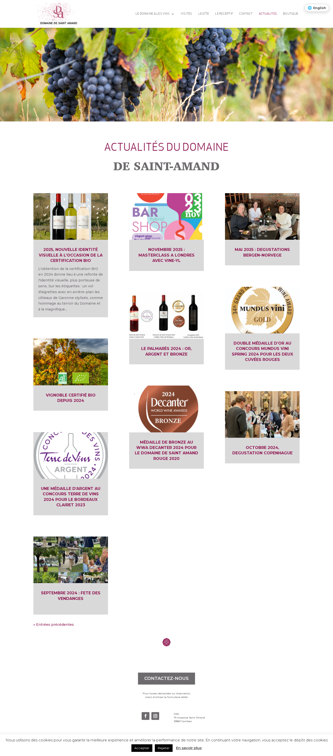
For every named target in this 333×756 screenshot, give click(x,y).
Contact (246, 13)
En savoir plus (189, 748)
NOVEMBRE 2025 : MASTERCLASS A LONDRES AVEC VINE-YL (166, 255)
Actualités (268, 13)
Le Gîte (203, 13)
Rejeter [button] (164, 748)
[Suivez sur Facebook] (145, 716)
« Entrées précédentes (53, 624)
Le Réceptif (224, 13)
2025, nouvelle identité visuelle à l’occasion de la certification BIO (71, 255)
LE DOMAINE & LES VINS (153, 13)
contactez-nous (166, 678)
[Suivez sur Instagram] (155, 716)
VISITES (186, 13)
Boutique (290, 13)
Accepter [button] (141, 748)
